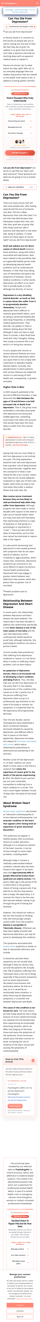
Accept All (20, 1305)
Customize (20, 1311)
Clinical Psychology (21, 10)
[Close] (37, 1272)
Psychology (9, 10)
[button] (20, 187)
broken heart (9, 946)
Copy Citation (15, 1106)
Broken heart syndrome (14, 811)
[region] (20, 1296)
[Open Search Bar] (37, 3)
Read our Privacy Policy (24, 1299)
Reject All (20, 1317)
